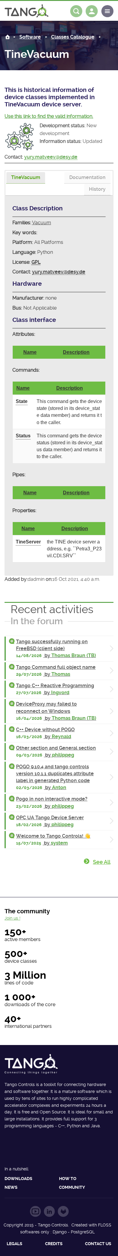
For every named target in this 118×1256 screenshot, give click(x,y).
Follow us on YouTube (35, 1211)
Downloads (18, 1178)
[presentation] (25, 178)
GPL (36, 262)
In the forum (37, 621)
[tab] (25, 178)
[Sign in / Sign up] (92, 11)
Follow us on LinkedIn (49, 1211)
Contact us (98, 1243)
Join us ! (12, 918)
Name (30, 352)
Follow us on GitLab (63, 1211)
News (11, 1187)
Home (8, 37)
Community (72, 1187)
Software (30, 37)
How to (67, 1178)
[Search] (76, 11)
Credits (54, 1243)
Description (76, 352)
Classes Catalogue (72, 37)
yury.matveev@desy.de (50, 157)
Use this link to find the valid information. (49, 116)
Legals (14, 1243)
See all (101, 862)
